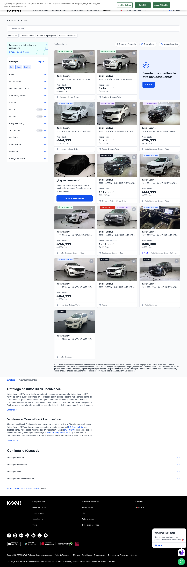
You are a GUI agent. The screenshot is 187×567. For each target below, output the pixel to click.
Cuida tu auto (37, 519)
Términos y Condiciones (82, 555)
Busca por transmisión (17, 465)
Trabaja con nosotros (90, 525)
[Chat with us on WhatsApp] (181, 561)
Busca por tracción (15, 458)
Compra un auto (38, 502)
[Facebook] (9, 535)
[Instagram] (15, 535)
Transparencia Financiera (118, 555)
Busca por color (14, 472)
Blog (83, 513)
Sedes (34, 525)
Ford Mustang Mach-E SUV (59, 432)
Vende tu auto (38, 513)
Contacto (139, 502)
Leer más (11, 410)
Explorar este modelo (74, 198)
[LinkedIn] (33, 535)
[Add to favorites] (91, 53)
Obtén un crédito (39, 507)
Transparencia (99, 555)
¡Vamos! (158, 545)
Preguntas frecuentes (27, 380)
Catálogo (11, 380)
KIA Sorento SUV (75, 427)
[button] (13, 36)
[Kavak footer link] (14, 513)
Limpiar (40, 61)
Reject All (142, 5)
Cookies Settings (124, 5)
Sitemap (134, 555)
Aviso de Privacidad (62, 555)
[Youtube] (21, 535)
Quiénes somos (88, 519)
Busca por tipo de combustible (20, 479)
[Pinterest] (46, 535)
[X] (27, 535)
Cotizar (148, 84)
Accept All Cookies (161, 5)
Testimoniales (87, 507)
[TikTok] (40, 535)
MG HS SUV (69, 430)
